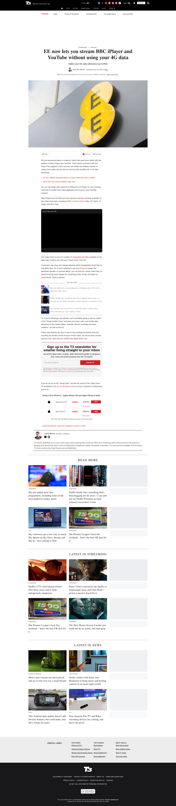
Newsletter (98, 154)
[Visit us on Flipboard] (116, 3)
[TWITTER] (46, 437)
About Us (100, 777)
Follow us (87, 154)
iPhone (83, 268)
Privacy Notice (47, 370)
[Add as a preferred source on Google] (88, 791)
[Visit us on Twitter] (102, 3)
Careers (109, 780)
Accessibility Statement (62, 777)
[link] (49, 402)
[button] (72, 402)
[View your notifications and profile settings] (134, 3)
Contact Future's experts (84, 777)
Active (75, 8)
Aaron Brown (80, 69)
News (106, 69)
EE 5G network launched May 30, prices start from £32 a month (69, 178)
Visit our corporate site (111, 799)
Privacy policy (69, 780)
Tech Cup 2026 (128, 14)
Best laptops (98, 745)
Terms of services (67, 368)
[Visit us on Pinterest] (106, 3)
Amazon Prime (78, 201)
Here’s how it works (112, 74)
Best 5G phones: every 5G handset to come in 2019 (64, 426)
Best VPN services (78, 756)
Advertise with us (97, 780)
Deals (55, 14)
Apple (43, 277)
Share (46, 154)
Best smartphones (100, 753)
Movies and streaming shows (82, 753)
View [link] (96, 402)
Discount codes (121, 756)
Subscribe (141, 3)
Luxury (96, 8)
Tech (68, 8)
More (111, 8)
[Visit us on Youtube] (109, 3)
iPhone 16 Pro (77, 745)
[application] (71, 231)
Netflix (68, 201)
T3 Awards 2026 (91, 14)
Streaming (93, 47)
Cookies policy (82, 780)
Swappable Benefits (80, 257)
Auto (104, 8)
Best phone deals (122, 745)
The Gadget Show (110, 14)
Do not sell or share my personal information (88, 784)
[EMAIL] (49, 437)
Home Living (85, 8)
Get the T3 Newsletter (72, 14)
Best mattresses (99, 756)
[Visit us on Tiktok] (120, 3)
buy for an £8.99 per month (65, 386)
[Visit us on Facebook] (99, 3)
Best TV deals (121, 753)
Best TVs (97, 749)
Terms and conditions (114, 777)
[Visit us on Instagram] (113, 3)
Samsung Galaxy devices (81, 749)
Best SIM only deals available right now (59, 182)
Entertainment (83, 47)
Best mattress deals (123, 749)
